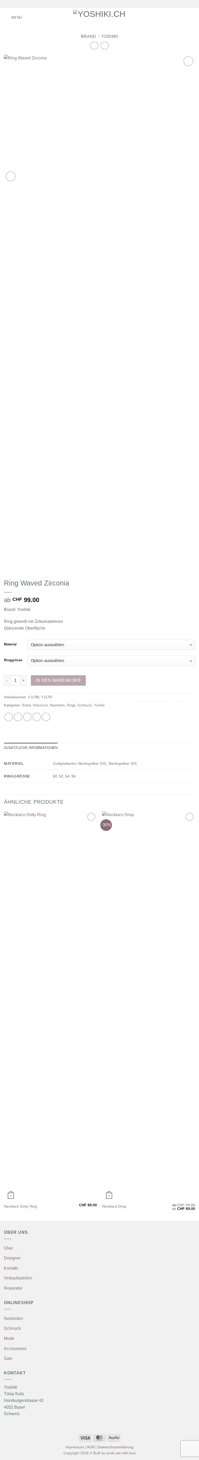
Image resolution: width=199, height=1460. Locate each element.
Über (8, 1248)
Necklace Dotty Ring (20, 1206)
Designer (12, 1258)
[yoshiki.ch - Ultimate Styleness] (99, 17)
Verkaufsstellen (18, 1278)
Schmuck (84, 705)
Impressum (75, 1447)
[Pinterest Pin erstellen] (46, 717)
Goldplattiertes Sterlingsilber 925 (79, 763)
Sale (8, 1358)
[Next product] (94, 46)
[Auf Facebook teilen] (18, 717)
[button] (13, 17)
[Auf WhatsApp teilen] (8, 717)
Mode (9, 1338)
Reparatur (13, 1288)
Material (10, 644)
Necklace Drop (114, 1206)
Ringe (71, 705)
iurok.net (113, 1453)
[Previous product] (105, 46)
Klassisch (40, 705)
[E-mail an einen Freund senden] (36, 717)
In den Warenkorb (58, 680)
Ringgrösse (13, 660)
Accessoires (15, 1348)
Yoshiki (109, 36)
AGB (90, 1447)
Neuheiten (57, 705)
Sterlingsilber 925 (122, 763)
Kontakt (11, 1268)
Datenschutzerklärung (115, 1447)
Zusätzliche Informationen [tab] (31, 748)
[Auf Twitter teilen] (27, 717)
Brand (88, 36)
